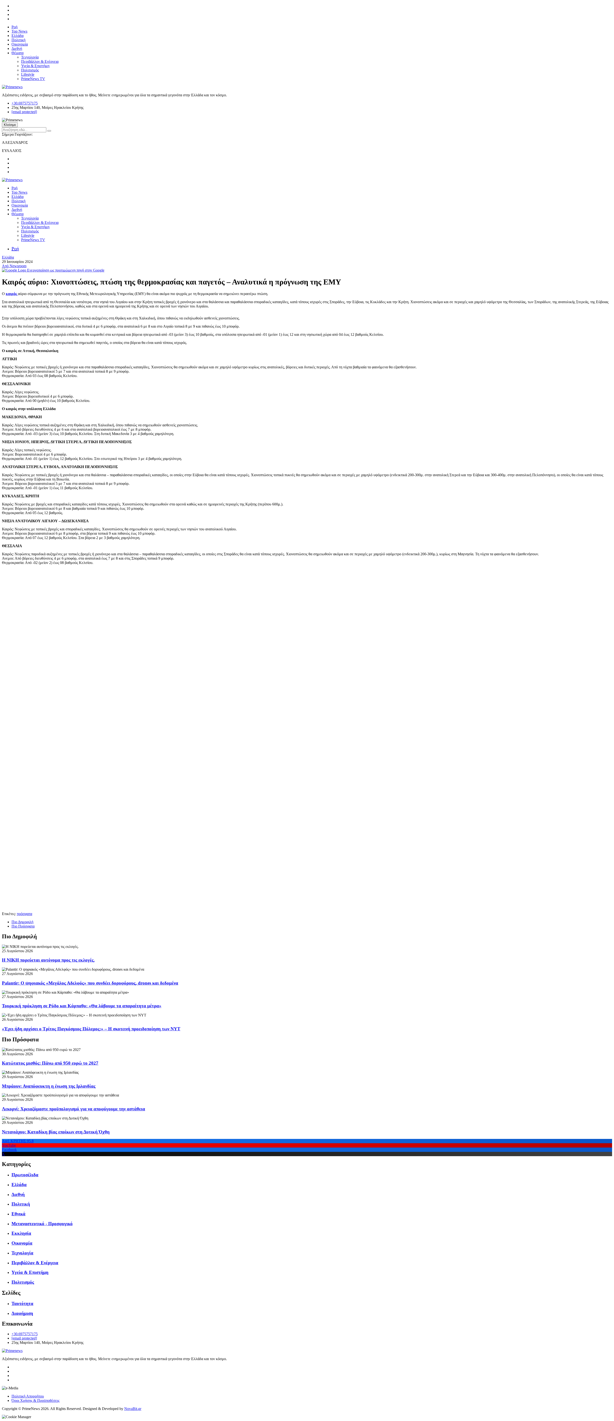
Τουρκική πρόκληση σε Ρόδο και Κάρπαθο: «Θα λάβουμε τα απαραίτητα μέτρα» (81, 1005)
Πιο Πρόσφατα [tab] (23, 926)
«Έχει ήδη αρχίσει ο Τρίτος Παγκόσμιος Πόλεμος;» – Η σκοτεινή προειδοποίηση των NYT (91, 1028)
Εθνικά (18, 1213)
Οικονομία (20, 44)
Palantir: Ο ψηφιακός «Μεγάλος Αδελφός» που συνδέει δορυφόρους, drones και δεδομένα (90, 983)
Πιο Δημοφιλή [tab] (22, 922)
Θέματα (18, 53)
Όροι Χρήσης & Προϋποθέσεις (35, 1400)
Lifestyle (27, 74)
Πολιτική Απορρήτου (28, 1396)
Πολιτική (18, 40)
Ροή (15, 27)
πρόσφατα (24, 914)
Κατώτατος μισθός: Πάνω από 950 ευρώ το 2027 (50, 1063)
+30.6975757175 (25, 103)
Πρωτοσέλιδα (25, 1174)
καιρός (12, 294)
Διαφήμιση (22, 1313)
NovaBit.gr (132, 1409)
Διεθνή (17, 48)
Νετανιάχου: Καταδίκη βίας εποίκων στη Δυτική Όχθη (56, 1131)
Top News (19, 31)
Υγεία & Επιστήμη (35, 66)
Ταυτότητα (22, 1303)
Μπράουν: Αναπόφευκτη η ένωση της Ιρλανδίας (48, 1086)
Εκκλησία (21, 1233)
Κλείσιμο (10, 125)
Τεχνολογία (30, 57)
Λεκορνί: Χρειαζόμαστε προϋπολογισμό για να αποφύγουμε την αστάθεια (73, 1108)
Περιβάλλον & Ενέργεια (40, 61)
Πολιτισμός (30, 70)
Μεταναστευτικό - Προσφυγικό (42, 1223)
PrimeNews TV (33, 79)
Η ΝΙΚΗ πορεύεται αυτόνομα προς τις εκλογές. (48, 960)
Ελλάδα (18, 36)
